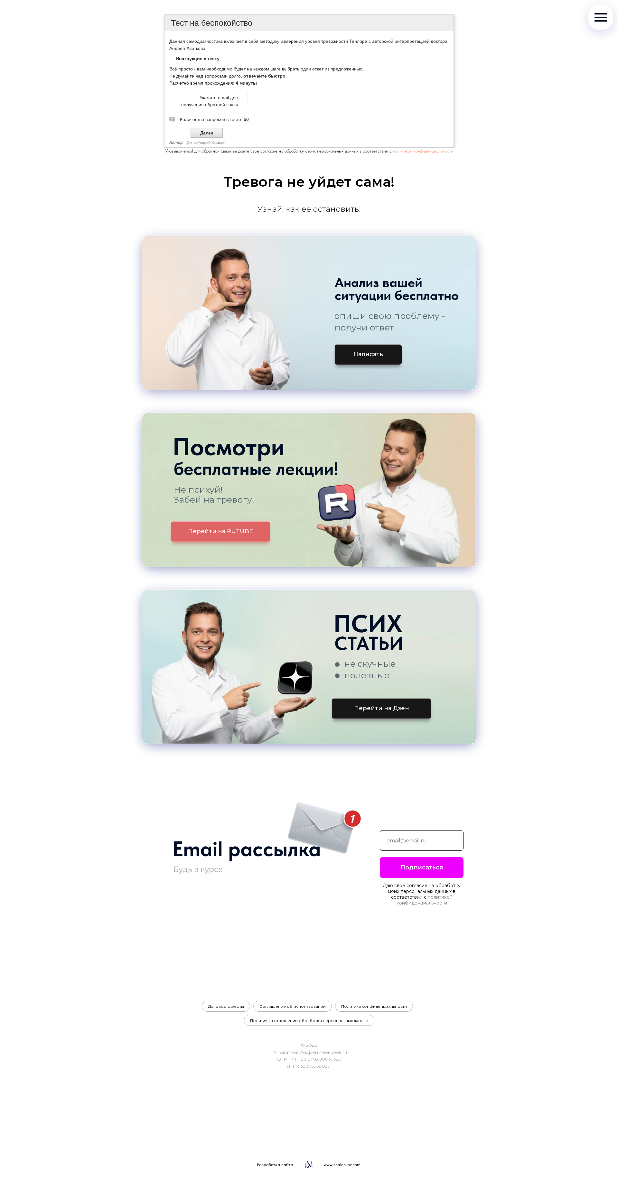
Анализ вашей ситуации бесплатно (397, 288)
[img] (309, 313)
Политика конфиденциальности (374, 1006)
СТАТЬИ (368, 643)
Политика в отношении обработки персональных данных (309, 1020)
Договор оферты (226, 1006)
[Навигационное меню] (601, 17)
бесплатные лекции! (256, 468)
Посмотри (229, 446)
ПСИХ (367, 623)
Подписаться (421, 867)
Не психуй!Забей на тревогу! (214, 494)
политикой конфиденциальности (423, 150)
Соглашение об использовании (292, 1006)
